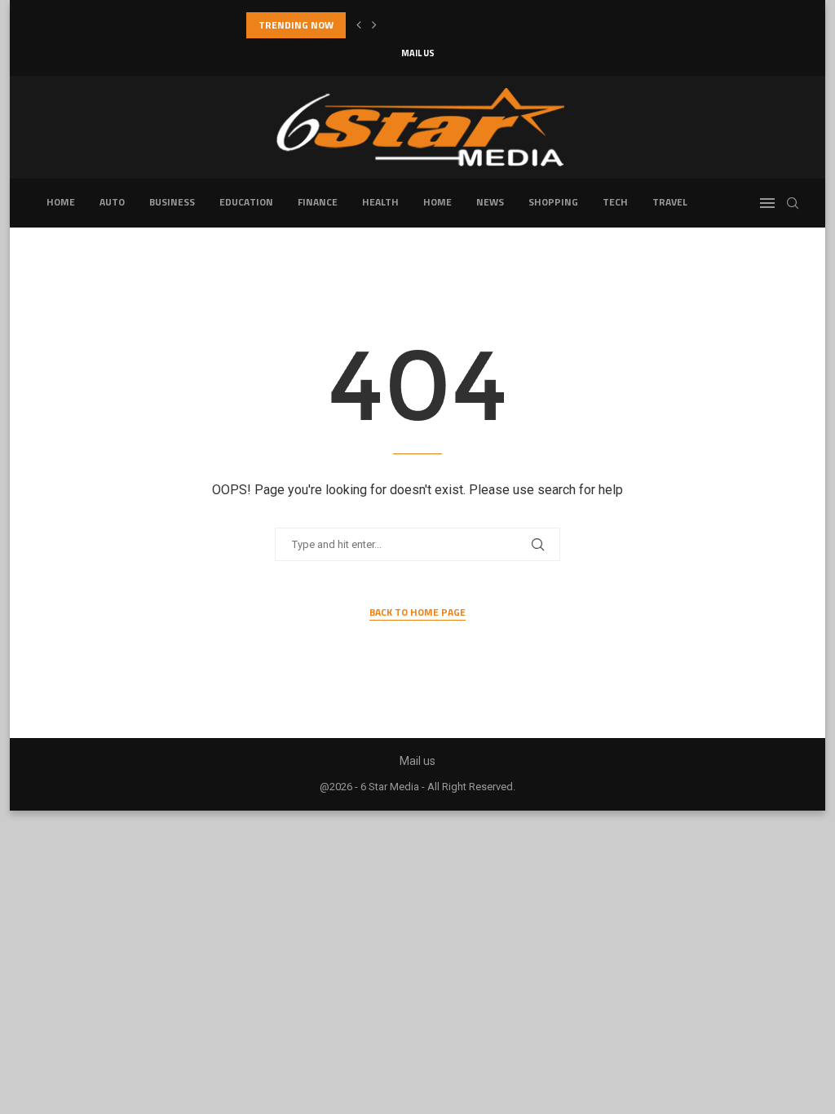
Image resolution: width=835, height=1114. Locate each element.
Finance (318, 202)
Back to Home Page (417, 612)
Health (380, 202)
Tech (615, 202)
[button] (358, 25)
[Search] (792, 203)
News (490, 202)
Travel (669, 202)
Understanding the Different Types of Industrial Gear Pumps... (393, 25)
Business (172, 202)
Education (246, 202)
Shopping (553, 202)
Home (60, 202)
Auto (112, 202)
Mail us (418, 53)
